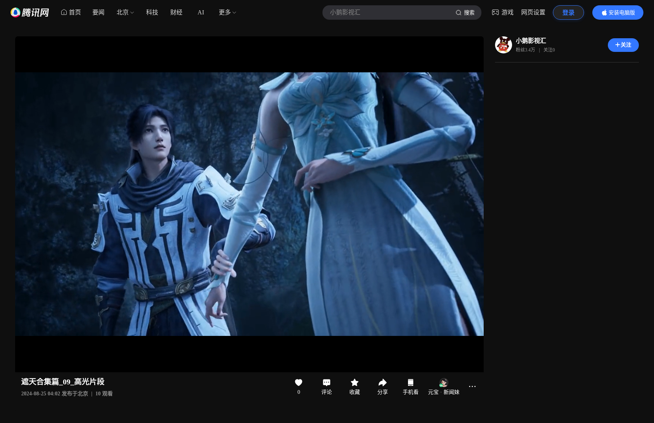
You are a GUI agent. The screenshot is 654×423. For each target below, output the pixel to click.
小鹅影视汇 (531, 40)
